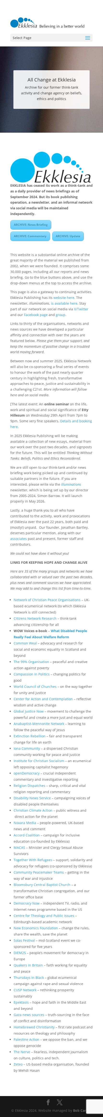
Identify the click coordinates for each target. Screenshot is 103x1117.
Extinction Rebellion (30, 736)
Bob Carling (82, 1110)
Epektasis (21, 1002)
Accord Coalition (27, 835)
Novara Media (25, 822)
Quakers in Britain (28, 965)
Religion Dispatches (29, 785)
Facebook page (36, 314)
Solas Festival (24, 940)
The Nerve (22, 1052)
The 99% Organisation (31, 661)
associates (18, 538)
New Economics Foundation (36, 928)
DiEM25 (20, 953)
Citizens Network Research (35, 618)
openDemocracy (27, 773)
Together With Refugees (33, 860)
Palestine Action (26, 1039)
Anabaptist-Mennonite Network (39, 723)
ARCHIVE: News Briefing (31, 225)
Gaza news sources (29, 1014)
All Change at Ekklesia (52, 79)
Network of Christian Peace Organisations (47, 600)
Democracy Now (27, 903)
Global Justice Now (29, 711)
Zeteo (18, 1064)
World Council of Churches (35, 686)
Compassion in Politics (32, 674)
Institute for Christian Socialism (39, 761)
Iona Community (27, 748)
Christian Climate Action (33, 810)
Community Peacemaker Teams (39, 872)
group (60, 314)
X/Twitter (81, 309)
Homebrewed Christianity (34, 1027)
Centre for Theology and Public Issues (44, 915)
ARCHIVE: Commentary (30, 236)
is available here (64, 303)
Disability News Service (32, 798)
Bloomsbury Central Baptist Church (42, 884)
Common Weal (25, 643)
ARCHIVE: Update (68, 236)
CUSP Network (25, 990)
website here (63, 297)
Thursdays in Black (29, 977)
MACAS (19, 847)
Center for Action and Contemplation (43, 699)
